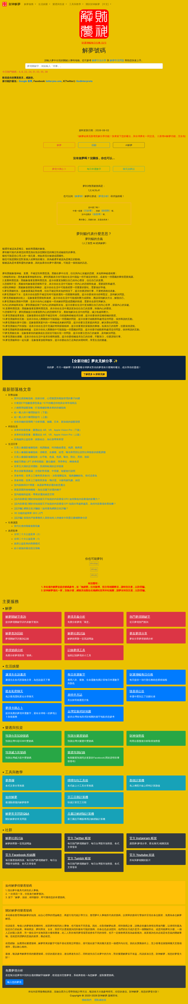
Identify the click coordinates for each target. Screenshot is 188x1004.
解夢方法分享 (99, 60)
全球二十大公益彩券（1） (27, 538)
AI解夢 (128, 145)
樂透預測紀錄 (76, 752)
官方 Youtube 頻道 (142, 855)
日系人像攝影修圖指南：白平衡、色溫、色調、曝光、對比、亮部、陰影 (51, 456)
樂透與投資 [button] (59, 4)
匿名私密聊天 (14, 691)
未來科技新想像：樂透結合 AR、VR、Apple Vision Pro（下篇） (48, 429)
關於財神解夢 (93, 4)
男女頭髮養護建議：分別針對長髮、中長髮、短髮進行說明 (44, 470)
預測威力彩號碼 (15, 752)
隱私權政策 (100, 999)
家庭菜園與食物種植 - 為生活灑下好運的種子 (37, 489)
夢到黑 (94, 575)
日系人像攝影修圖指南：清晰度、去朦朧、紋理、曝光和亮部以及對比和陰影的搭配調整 (60, 452)
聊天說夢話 (129, 168)
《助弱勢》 (105, 210)
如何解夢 (11, 797)
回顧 (94, 145)
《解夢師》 (79, 196)
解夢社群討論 (76, 633)
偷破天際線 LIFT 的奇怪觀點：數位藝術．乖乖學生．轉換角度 (46, 461)
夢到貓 (94, 569)
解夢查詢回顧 (14, 633)
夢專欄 (9, 780)
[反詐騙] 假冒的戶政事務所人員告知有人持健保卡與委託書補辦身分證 (50, 517)
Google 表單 (25, 81)
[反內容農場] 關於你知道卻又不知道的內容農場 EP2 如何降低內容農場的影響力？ (57, 499)
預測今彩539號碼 (17, 735)
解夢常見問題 (117, 60)
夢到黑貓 (94, 563)
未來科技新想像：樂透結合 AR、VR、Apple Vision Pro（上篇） (48, 434)
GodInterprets (84, 81)
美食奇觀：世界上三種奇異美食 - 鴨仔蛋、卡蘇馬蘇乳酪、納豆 (47, 480)
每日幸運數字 (94, 168)
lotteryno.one (54, 81)
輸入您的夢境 (14, 982)
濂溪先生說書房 (15, 674)
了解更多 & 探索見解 (94, 374)
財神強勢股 (137, 735)
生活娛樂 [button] (43, 4)
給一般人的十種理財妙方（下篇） (31, 412)
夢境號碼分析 (14, 650)
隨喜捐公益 (137, 691)
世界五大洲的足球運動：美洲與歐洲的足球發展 (38, 466)
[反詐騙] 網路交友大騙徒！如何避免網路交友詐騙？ (41, 508)
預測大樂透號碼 (78, 735)
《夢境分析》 (103, 196)
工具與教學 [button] (75, 4)
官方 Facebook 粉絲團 (20, 855)
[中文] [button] (105, 4)
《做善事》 (97, 214)
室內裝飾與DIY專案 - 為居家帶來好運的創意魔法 (39, 484)
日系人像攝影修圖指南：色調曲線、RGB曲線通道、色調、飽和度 (48, 447)
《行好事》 (88, 210)
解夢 (59, 145)
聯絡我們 (86, 999)
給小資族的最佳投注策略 (27, 548)
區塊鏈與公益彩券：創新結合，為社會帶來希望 (38, 439)
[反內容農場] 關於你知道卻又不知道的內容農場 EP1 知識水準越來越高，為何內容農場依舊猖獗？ (65, 503)
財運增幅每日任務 (94, 42)
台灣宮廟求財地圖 (79, 711)
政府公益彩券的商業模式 (27, 543)
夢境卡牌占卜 (59, 168)
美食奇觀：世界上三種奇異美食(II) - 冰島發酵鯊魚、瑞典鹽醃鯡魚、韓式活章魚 (55, 475)
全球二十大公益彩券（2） (27, 534)
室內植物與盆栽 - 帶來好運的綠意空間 (34, 494)
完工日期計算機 (78, 797)
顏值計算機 (137, 780)
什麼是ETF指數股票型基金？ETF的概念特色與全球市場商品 (45, 403)
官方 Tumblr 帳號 (79, 858)
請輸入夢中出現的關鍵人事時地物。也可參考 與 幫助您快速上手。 (94, 60)
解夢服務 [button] (29, 4)
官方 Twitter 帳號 (79, 838)
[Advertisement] (94, 105)
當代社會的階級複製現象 (27, 525)
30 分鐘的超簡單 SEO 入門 (28, 513)
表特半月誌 (75, 694)
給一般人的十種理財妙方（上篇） (31, 417)
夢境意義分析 (76, 616)
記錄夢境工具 (76, 650)
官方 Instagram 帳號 (143, 838)
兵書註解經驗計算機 (81, 813)
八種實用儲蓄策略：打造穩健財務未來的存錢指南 (40, 407)
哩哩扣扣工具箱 (78, 780)
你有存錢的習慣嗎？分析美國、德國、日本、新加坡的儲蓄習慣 (47, 421)
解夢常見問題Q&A (17, 813)
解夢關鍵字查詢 (15, 616)
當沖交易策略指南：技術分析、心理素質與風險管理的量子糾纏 (47, 398)
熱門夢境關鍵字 (140, 616)
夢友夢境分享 (138, 633)
